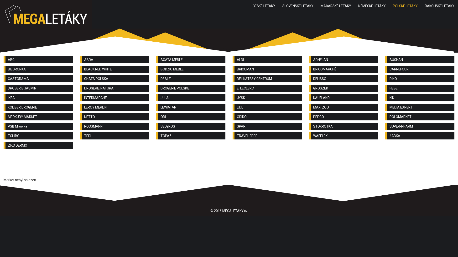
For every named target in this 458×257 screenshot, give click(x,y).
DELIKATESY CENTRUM (254, 79)
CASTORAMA (18, 79)
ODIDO (242, 117)
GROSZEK (320, 88)
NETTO (89, 117)
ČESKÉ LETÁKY (264, 6)
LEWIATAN (168, 107)
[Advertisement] (229, 165)
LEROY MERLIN (95, 107)
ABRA (88, 60)
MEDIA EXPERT (401, 107)
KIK (392, 98)
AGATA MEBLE (172, 60)
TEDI (87, 136)
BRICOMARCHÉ (324, 69)
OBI (163, 117)
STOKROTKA (323, 126)
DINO (393, 79)
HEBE (394, 88)
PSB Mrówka (17, 126)
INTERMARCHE (95, 98)
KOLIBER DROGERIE (22, 107)
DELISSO (319, 79)
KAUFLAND (321, 98)
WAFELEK (320, 136)
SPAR (241, 126)
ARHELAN (320, 60)
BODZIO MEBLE (172, 69)
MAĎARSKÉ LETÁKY (336, 6)
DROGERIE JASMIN (22, 88)
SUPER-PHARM (401, 126)
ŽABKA (395, 136)
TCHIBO (14, 136)
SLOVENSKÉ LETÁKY (297, 6)
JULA (165, 98)
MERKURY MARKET (22, 117)
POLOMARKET (400, 117)
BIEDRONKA (17, 69)
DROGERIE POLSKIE (175, 88)
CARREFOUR (399, 69)
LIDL (240, 107)
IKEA (11, 98)
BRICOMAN (245, 69)
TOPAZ (166, 136)
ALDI (240, 60)
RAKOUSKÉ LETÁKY (439, 6)
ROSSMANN (93, 126)
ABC (11, 60)
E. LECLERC (245, 88)
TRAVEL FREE (247, 136)
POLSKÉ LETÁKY (405, 6)
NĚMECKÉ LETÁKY (372, 6)
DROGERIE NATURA (99, 88)
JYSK (241, 98)
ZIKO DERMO (17, 145)
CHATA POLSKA (96, 79)
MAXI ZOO (321, 107)
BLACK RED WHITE (98, 69)
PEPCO (318, 117)
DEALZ (166, 79)
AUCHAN (396, 60)
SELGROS (168, 126)
